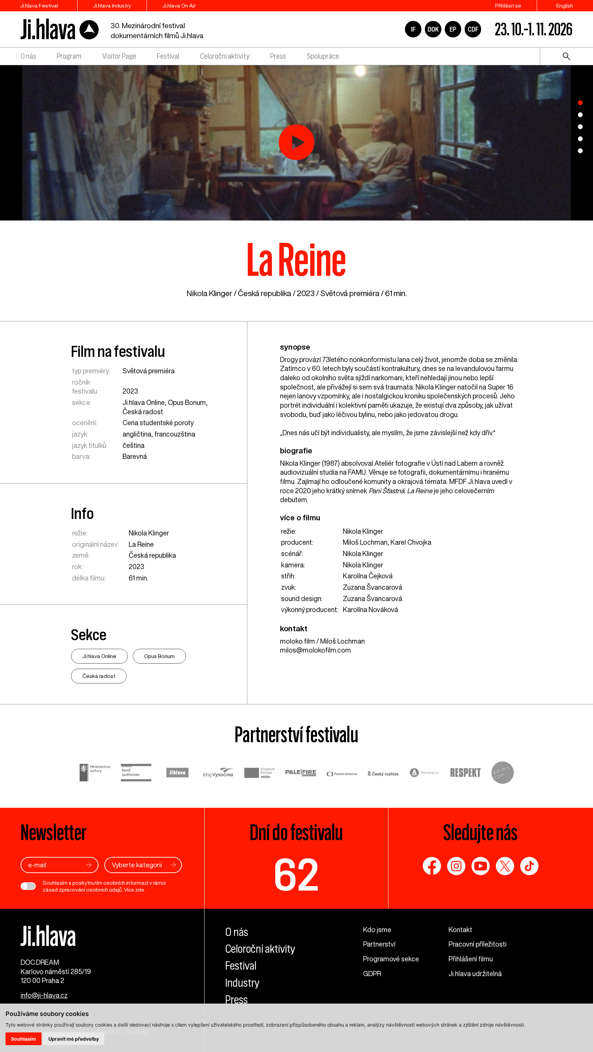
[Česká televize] (342, 774)
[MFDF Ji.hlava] (60, 29)
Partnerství (379, 944)
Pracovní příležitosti (478, 944)
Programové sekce (391, 958)
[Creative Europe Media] (259, 773)
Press (278, 56)
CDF (473, 29)
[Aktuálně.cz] (424, 774)
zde (139, 889)
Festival (168, 56)
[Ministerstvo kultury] (95, 774)
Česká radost (143, 411)
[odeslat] (89, 865)
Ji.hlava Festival (39, 5)
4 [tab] (580, 138)
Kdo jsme (377, 929)
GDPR (372, 973)
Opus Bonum (187, 402)
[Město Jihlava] (177, 774)
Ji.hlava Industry (112, 5)
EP (453, 29)
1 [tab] (580, 102)
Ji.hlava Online (144, 402)
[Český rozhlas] (383, 774)
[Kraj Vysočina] (218, 774)
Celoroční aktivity (224, 56)
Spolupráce (323, 56)
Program (69, 56)
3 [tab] (580, 126)
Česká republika (264, 293)
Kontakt (460, 929)
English (564, 5)
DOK (433, 29)
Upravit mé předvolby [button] (73, 1039)
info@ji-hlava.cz (44, 995)
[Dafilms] (502, 773)
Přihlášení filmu (471, 958)
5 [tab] (580, 150)
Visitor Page (119, 56)
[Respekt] (465, 774)
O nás (28, 56)
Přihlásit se (508, 5)
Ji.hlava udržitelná (475, 973)
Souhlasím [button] (23, 1039)
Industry (242, 982)
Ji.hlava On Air (179, 5)
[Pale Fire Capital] (301, 774)
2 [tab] (580, 114)
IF (413, 29)
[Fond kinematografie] (136, 773)
